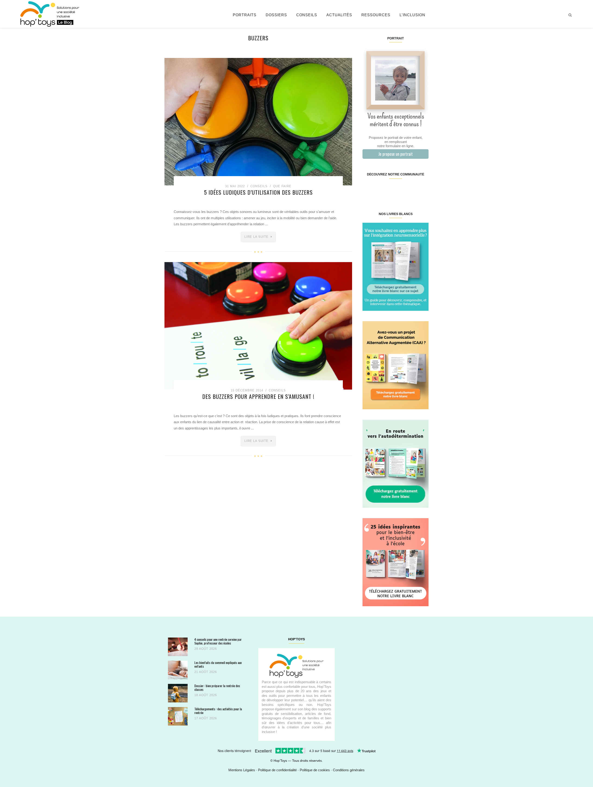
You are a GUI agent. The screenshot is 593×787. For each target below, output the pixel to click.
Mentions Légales (241, 770)
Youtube (411, 189)
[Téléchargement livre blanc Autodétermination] (396, 463)
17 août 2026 (205, 718)
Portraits (244, 15)
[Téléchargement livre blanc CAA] (396, 365)
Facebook (368, 189)
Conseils (306, 15)
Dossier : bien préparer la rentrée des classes (217, 687)
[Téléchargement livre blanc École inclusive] (396, 562)
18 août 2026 (205, 695)
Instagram (378, 189)
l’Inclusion (412, 15)
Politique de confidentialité (277, 770)
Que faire (282, 186)
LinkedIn (400, 189)
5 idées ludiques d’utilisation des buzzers (258, 192)
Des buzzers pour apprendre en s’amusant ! (258, 396)
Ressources (375, 15)
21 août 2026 (205, 672)
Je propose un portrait (395, 154)
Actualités (339, 15)
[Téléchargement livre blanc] (396, 266)
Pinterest (390, 189)
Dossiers (276, 15)
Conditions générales (349, 770)
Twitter (422, 189)
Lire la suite (256, 236)
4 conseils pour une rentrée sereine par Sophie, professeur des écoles (218, 641)
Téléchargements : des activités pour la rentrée (218, 710)
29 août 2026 (205, 649)
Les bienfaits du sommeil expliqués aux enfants (218, 664)
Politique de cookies (315, 770)
